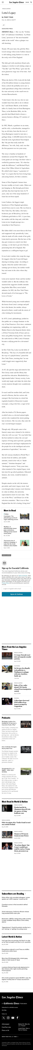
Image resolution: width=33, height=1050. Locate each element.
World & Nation (6, 8)
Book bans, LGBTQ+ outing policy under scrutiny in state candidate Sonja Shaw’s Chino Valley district (16, 920)
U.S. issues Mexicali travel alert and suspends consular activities (22, 657)
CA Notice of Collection (10, 1044)
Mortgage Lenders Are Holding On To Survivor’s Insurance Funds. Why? (9, 723)
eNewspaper (5, 1024)
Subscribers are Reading (13, 893)
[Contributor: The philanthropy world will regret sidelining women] (24, 517)
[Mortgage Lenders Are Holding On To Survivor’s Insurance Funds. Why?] (26, 724)
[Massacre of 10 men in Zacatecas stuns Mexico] (7, 834)
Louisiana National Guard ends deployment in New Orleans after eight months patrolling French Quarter (15, 969)
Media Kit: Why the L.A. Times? (24, 1025)
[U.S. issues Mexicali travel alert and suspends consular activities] (7, 655)
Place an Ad (5, 1030)
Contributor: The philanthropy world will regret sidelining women (11, 518)
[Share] (4, 25)
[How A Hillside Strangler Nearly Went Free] (26, 749)
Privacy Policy (5, 583)
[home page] (16, 2)
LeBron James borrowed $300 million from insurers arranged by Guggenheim (21, 703)
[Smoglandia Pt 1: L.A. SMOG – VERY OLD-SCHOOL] (26, 771)
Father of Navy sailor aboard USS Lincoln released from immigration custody (22, 688)
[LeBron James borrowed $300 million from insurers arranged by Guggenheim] (7, 701)
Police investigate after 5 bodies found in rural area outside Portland (16, 823)
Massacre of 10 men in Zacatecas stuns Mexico (21, 835)
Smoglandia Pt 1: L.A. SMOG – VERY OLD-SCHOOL (8, 770)
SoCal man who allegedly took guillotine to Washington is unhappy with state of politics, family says (22, 672)
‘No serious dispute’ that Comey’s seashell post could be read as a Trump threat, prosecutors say (22, 848)
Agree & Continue (16, 594)
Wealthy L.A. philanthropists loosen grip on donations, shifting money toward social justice (10, 530)
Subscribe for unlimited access (10, 1007)
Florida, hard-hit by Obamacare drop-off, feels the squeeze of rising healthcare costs (22, 810)
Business (16, 698)
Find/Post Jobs (6, 1027)
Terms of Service (23, 575)
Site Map (4, 1010)
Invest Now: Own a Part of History (24, 1029)
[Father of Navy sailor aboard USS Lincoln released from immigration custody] (7, 686)
